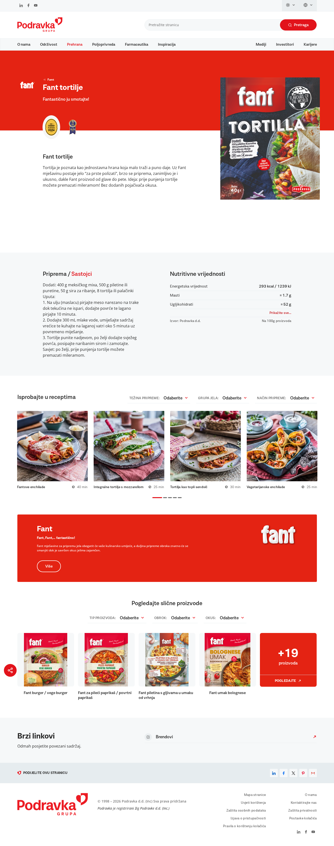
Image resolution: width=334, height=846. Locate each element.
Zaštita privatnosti (302, 810)
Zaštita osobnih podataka (246, 810)
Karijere (310, 44)
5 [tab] (179, 498)
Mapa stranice (255, 795)
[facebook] (284, 773)
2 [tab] (164, 498)
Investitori (285, 44)
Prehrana (74, 44)
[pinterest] (303, 773)
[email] (313, 773)
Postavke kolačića (303, 818)
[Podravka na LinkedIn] (21, 6)
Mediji (261, 44)
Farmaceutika (136, 44)
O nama (23, 44)
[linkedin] (274, 773)
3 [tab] (169, 498)
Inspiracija (167, 44)
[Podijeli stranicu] (10, 670)
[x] (293, 773)
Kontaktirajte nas (304, 802)
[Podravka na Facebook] (28, 6)
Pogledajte (285, 681)
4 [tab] (174, 498)
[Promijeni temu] (291, 5)
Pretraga (301, 25)
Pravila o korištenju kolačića (244, 826)
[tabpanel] (52, 450)
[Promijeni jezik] (308, 5)
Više (49, 566)
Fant (50, 79)
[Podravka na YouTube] (35, 6)
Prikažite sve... (280, 313)
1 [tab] (153, 498)
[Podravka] (39, 30)
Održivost (48, 44)
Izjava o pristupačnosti (248, 818)
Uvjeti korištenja (253, 802)
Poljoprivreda (103, 44)
